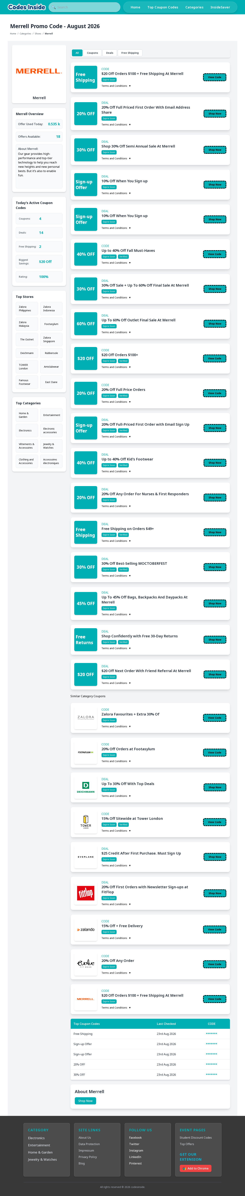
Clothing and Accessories (26, 461)
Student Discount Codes (196, 1138)
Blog (82, 1163)
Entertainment (51, 415)
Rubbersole (51, 353)
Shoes (38, 33)
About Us (85, 1138)
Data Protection (89, 1144)
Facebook (135, 1138)
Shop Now (215, 113)
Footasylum (51, 324)
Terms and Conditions (116, 85)
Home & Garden (24, 415)
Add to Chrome (198, 1168)
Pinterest (135, 1163)
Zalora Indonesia (49, 308)
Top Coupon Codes (162, 7)
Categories (194, 7)
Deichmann (27, 353)
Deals (109, 52)
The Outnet (27, 339)
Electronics (25, 430)
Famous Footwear (24, 382)
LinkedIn (135, 1157)
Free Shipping (130, 52)
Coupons (92, 52)
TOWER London (23, 366)
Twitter (134, 1144)
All (77, 52)
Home (135, 7)
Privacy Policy (88, 1157)
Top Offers (187, 1144)
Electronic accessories (50, 430)
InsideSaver (220, 7)
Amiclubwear (51, 366)
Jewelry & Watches (48, 445)
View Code (214, 77)
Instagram (136, 1150)
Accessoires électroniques (51, 461)
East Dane (51, 382)
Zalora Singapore (49, 339)
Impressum (86, 1150)
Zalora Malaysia (24, 323)
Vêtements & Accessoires (26, 445)
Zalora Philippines (25, 308)
